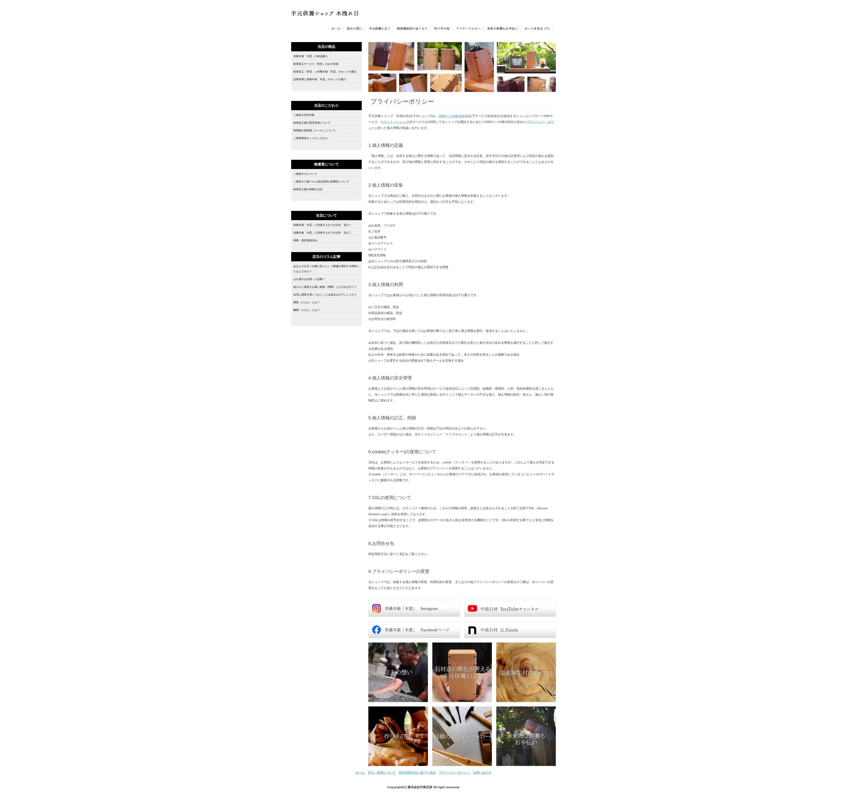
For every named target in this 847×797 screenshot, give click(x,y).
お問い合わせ (482, 772)
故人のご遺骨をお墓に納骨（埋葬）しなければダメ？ (325, 286)
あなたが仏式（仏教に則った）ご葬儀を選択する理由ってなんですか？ (326, 269)
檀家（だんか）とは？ (306, 302)
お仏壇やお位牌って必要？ (309, 279)
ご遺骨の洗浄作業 (304, 115)
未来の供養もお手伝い (502, 28)
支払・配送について (382, 772)
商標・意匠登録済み (305, 240)
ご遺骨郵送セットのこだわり (310, 138)
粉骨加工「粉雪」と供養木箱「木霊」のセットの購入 (325, 71)
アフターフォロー (468, 28)
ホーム (336, 28)
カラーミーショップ (395, 122)
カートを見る (533, 28)
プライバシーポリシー (454, 772)
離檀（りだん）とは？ (306, 310)
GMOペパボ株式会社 (453, 116)
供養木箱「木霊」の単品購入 (310, 56)
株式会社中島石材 (420, 787)
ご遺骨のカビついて (305, 173)
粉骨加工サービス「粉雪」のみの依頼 (315, 63)
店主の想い (354, 28)
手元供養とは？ (379, 28)
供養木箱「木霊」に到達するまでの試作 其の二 (322, 232)
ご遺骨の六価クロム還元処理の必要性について (321, 181)
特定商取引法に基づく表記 (417, 772)
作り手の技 (442, 28)
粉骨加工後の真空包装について (311, 122)
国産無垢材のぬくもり (412, 28)
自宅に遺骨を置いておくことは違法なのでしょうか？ (325, 294)
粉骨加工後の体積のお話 (307, 189)
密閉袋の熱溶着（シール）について (314, 130)
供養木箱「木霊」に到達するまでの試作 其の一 (322, 225)
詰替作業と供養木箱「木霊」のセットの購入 (319, 79)
